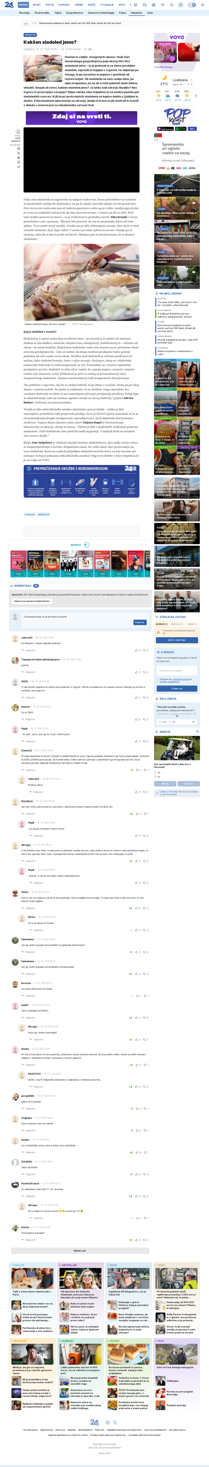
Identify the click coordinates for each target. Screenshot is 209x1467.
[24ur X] (115, 1422)
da (158, 772)
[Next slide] (146, 545)
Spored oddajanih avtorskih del (108, 1435)
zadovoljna (69, 1265)
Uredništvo (46, 1430)
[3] (19, 564)
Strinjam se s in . (176, 680)
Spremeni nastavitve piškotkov (124, 1430)
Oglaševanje (30, 1430)
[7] (86, 564)
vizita (113, 1265)
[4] (35, 564)
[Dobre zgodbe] (135, 5)
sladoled (30, 515)
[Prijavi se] (180, 4)
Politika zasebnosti (155, 1430)
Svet (150, 12)
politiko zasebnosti (169, 681)
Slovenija (24, 12)
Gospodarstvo (74, 12)
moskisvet (20, 1341)
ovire (192, 624)
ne (158, 776)
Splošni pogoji (177, 1430)
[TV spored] (153, 5)
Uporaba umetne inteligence (145, 1435)
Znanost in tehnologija (101, 12)
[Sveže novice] (26, 24)
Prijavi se (139, 622)
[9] (119, 564)
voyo (161, 1341)
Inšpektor (136, 12)
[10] (136, 564)
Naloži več (80, 1250)
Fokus (122, 12)
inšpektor (43, 515)
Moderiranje (85, 1430)
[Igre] (144, 5)
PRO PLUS (60, 1430)
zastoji (177, 624)
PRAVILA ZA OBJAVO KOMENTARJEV (32, 601)
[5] (52, 564)
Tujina (57, 12)
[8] (102, 564)
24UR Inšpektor (15, 139)
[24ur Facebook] (107, 1422)
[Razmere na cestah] (162, 5)
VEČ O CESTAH (176, 640)
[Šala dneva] (193, 721)
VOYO (45, 460)
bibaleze (19, 1265)
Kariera (71, 1430)
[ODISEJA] (80, 545)
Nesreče (162, 624)
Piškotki (99, 1430)
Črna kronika (42, 12)
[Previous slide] (141, 545)
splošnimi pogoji (181, 679)
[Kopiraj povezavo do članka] (18, 167)
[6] (69, 564)
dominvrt (68, 1341)
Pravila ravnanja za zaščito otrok (68, 1435)
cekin (161, 1265)
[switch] (192, 4)
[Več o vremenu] (195, 96)
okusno (114, 1341)
